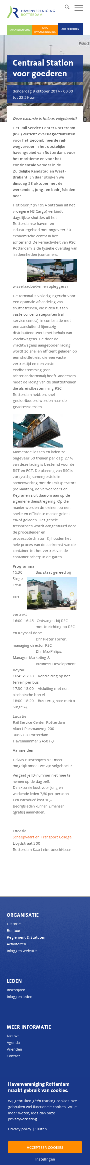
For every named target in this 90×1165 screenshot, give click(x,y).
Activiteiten (16, 943)
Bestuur (13, 930)
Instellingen (45, 1159)
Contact (13, 1055)
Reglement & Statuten (26, 937)
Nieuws (13, 1035)
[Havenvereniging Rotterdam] (32, 12)
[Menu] (76, 8)
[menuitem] (65, 8)
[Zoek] (65, 8)
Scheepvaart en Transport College (42, 836)
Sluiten (41, 1129)
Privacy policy (19, 1129)
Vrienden (14, 1049)
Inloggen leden (19, 996)
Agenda (13, 1042)
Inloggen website (22, 950)
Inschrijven (16, 989)
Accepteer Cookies (45, 1147)
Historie (14, 923)
